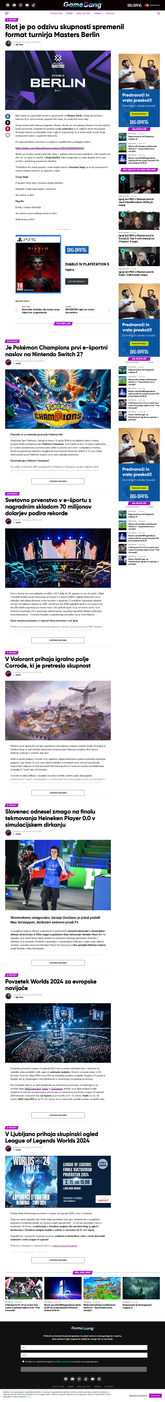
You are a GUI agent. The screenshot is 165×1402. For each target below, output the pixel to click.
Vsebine (69, 13)
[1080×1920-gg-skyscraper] (139, 126)
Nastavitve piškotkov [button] (138, 1395)
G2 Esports (57, 1088)
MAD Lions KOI (33, 1088)
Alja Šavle (19, 44)
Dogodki (110, 13)
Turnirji (97, 13)
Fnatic (45, 1088)
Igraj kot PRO (83, 13)
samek (18, 363)
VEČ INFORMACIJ (76, 281)
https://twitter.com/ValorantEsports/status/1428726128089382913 (49, 148)
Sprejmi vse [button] (155, 1395)
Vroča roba (56, 13)
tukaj (29, 1397)
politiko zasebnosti (62, 1361)
